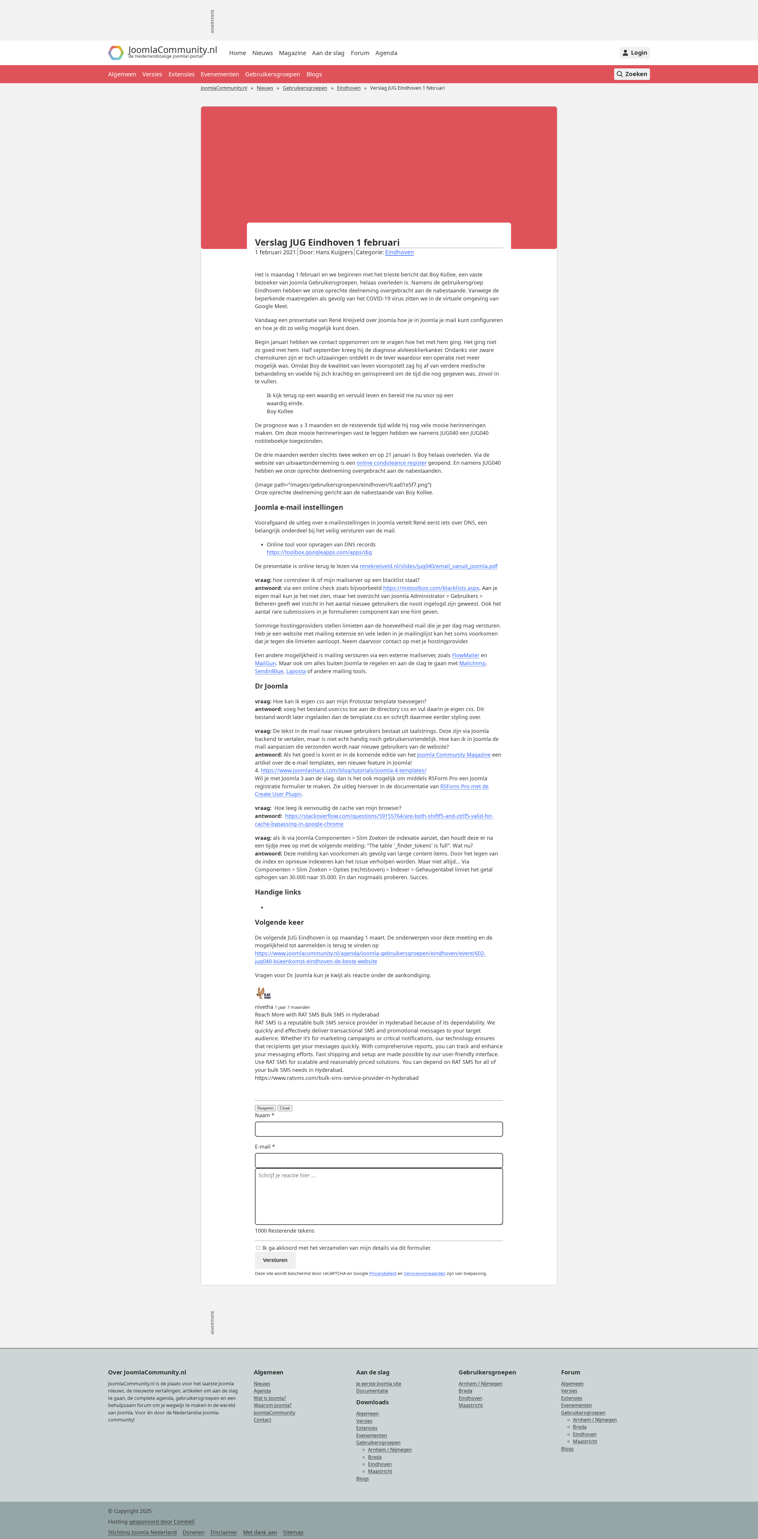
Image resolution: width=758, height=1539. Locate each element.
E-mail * (265, 1146)
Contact (262, 1419)
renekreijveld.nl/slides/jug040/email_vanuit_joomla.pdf (428, 566)
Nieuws (262, 53)
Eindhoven (349, 88)
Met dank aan (260, 1532)
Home (237, 53)
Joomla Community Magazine (454, 754)
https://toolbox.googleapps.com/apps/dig (319, 552)
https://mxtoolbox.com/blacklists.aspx (431, 587)
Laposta (296, 671)
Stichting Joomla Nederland (142, 1532)
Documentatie (372, 1390)
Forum (360, 53)
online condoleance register (392, 462)
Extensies (181, 74)
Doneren (193, 1532)
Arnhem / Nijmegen (390, 1449)
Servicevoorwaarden (425, 1273)
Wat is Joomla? (270, 1398)
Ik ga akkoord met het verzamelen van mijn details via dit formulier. (346, 1247)
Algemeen (122, 74)
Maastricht (380, 1471)
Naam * (264, 1115)
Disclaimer (224, 1532)
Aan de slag (328, 53)
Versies (152, 74)
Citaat (285, 1108)
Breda (375, 1457)
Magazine (292, 53)
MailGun (265, 663)
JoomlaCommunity (274, 1412)
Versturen (275, 1260)
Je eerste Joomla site (378, 1383)
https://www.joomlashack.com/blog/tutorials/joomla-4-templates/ (343, 770)
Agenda (386, 53)
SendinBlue (269, 671)
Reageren (265, 1108)
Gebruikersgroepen (272, 74)
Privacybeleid (382, 1273)
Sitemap (293, 1532)
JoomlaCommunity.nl (224, 88)
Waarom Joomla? (273, 1405)
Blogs (314, 74)
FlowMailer (465, 655)
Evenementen (220, 74)
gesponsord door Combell (162, 1521)
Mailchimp (472, 663)
